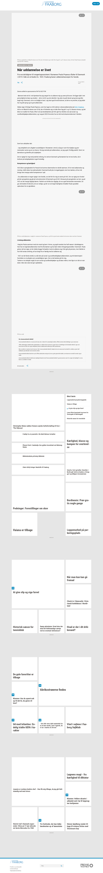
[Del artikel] (22, 82)
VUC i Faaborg (79, 107)
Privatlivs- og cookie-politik (15, 867)
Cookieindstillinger (14, 868)
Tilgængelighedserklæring (15, 870)
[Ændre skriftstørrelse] (18, 82)
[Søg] (61, 865)
